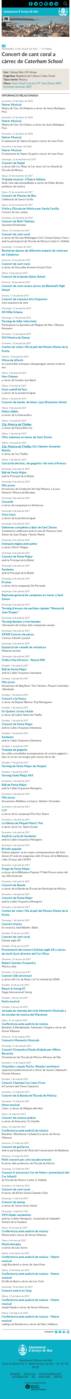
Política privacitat (50, 1373)
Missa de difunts (12, 360)
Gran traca (9, 514)
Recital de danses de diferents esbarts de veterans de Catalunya (35, 252)
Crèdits (57, 1376)
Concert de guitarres (15, 1147)
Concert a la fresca (14, 698)
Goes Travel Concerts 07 (26, 83)
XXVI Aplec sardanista (16, 1215)
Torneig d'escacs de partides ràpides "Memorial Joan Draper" (33, 610)
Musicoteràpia (11, 1244)
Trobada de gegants (14, 749)
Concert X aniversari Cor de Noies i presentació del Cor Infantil (35, 1174)
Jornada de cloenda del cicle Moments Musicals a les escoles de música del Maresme (34, 1012)
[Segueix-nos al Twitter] (36, 3)
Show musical (10, 1105)
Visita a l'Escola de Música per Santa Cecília (30, 208)
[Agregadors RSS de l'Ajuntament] (56, 3)
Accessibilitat (20, 1376)
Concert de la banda (23, 276)
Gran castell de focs (14, 389)
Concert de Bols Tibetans (18, 221)
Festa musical (10, 1001)
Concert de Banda (13, 885)
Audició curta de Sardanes (19, 836)
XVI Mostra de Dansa (16, 337)
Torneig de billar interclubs (19, 321)
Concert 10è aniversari (17, 975)
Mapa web (44, 1376)
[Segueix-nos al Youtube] (41, 3)
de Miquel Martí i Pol (22, 823)
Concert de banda (13, 1202)
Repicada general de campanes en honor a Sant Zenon (32, 597)
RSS (33, 1376)
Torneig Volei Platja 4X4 (17, 775)
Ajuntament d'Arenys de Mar (20, 11)
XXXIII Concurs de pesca (18, 634)
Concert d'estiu (12, 924)
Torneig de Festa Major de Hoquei (24, 766)
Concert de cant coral (16, 234)
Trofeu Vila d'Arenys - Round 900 (23, 660)
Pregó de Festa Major (16, 869)
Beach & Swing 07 (13, 988)
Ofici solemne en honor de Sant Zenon (27, 437)
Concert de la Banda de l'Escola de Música (29, 1095)
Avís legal (30, 1373)
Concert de (24, 299)
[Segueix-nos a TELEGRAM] (51, 3)
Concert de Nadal (13, 163)
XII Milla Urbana (12, 312)
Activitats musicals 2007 (17, 86)
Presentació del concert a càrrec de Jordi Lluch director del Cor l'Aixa (34, 951)
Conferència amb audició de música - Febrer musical (30, 1259)
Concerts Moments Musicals (20, 1040)
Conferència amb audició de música (25, 1024)
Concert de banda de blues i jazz (34, 402)
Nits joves (8, 485)
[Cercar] (65, 3)
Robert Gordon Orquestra (19, 963)
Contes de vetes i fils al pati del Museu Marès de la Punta (35, 349)
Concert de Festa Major (17, 556)
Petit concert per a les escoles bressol (26, 1159)
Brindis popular (12, 849)
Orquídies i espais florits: (30, 1066)
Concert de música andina (19, 1118)
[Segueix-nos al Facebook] (31, 3)
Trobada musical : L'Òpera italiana (23, 179)
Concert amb (17, 1290)
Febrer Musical (11, 104)
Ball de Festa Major (14, 472)
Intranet (15, 1373)
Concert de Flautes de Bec (19, 195)
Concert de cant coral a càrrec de (33, 288)
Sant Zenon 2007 (51, 83)
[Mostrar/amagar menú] (6, 19)
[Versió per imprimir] (67, 1331)
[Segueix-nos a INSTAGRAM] (46, 3)
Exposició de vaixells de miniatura (24, 647)
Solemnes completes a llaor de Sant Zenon (29, 527)
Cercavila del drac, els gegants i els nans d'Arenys (34, 463)
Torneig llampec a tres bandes (21, 621)
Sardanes (8, 569)
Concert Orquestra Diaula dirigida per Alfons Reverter (31, 1051)
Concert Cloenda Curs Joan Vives (23, 1083)
